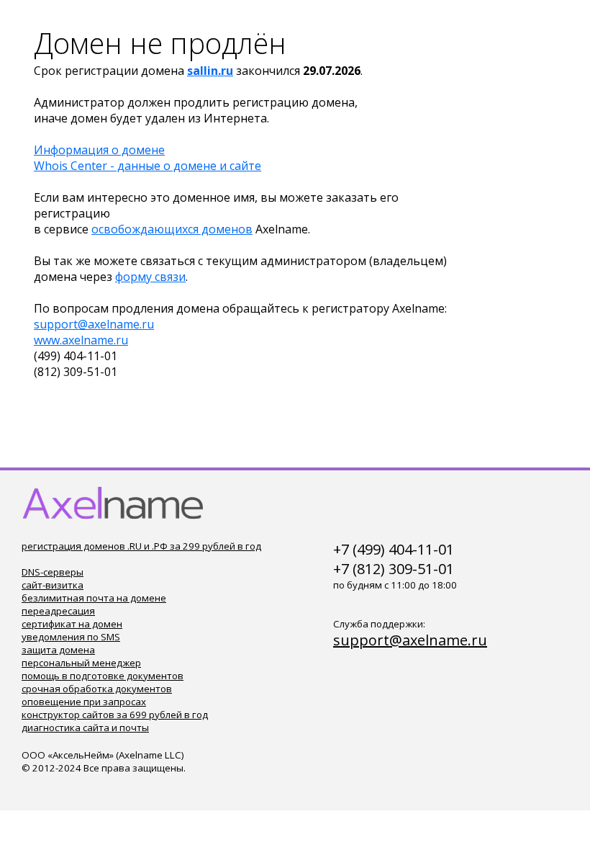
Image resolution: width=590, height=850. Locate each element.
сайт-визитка (52, 584)
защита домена (58, 649)
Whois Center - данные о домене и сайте (147, 166)
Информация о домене (99, 150)
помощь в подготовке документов (102, 675)
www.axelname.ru (81, 340)
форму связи (150, 277)
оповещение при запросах (84, 701)
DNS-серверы (52, 571)
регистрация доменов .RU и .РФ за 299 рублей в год (141, 546)
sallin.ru (210, 71)
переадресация (58, 610)
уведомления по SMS (71, 636)
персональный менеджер (81, 662)
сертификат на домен (72, 623)
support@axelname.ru (94, 324)
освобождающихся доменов (172, 229)
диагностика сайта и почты (85, 727)
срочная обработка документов (97, 688)
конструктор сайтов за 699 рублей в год (115, 714)
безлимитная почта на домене (94, 597)
